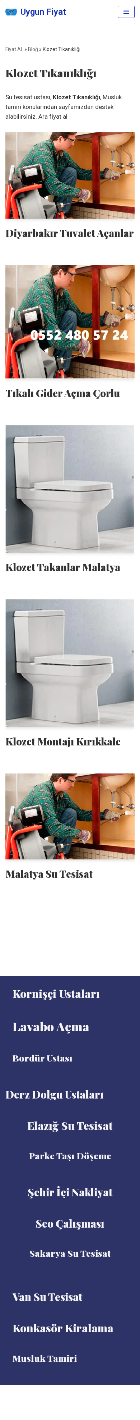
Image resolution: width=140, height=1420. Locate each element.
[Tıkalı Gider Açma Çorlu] (70, 322)
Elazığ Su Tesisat (70, 1125)
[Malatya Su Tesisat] (70, 816)
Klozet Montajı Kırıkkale (63, 741)
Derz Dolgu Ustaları (54, 1094)
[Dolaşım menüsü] (126, 12)
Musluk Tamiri (45, 1358)
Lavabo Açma (51, 1026)
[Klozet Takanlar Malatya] (70, 489)
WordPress (79, 1392)
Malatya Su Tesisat (49, 873)
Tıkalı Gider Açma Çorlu (62, 392)
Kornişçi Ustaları (56, 993)
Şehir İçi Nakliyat (70, 1192)
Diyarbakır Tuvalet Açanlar (69, 232)
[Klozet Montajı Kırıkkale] (70, 663)
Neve (53, 1392)
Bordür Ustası (43, 1058)
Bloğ (33, 49)
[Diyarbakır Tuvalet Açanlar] (70, 175)
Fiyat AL (14, 49)
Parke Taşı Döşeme (70, 1155)
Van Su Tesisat (47, 1296)
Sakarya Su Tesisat (70, 1253)
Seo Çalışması (70, 1223)
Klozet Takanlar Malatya (62, 567)
